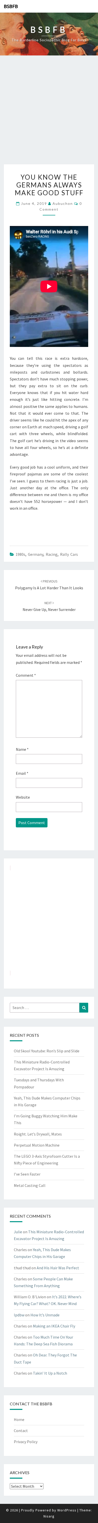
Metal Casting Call (29, 1185)
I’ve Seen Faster (27, 1174)
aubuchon (63, 203)
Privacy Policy (25, 1441)
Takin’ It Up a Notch (50, 1373)
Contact (21, 1430)
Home (19, 1419)
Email (22, 773)
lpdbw (19, 1314)
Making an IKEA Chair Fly (54, 1325)
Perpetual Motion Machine (37, 1145)
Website (23, 797)
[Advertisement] (49, 112)
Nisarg (49, 1516)
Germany (35, 554)
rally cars (69, 554)
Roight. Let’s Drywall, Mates (38, 1134)
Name (22, 749)
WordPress (66, 1510)
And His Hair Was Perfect (58, 1267)
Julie (18, 1231)
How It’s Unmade (45, 1314)
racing (52, 554)
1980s (20, 554)
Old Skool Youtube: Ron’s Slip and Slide (46, 1050)
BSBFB (11, 6)
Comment (26, 675)
